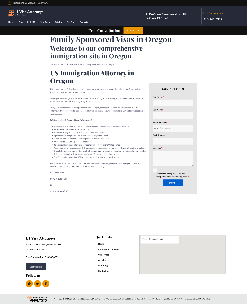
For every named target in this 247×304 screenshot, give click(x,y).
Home (11, 22)
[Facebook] (29, 283)
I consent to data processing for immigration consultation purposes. (172, 175)
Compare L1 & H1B (27, 22)
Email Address (159, 135)
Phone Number (160, 122)
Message (157, 148)
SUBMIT (173, 183)
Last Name (158, 110)
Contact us (84, 22)
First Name (158, 97)
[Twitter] (37, 283)
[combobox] (156, 128)
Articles (58, 22)
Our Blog (71, 22)
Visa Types (45, 22)
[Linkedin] (45, 283)
